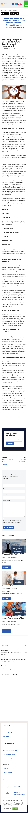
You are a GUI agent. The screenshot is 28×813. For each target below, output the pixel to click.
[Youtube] (18, 4)
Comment (6, 500)
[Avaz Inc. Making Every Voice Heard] (5, 4)
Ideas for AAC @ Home (9, 747)
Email (5, 488)
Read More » (6, 568)
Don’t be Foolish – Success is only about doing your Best (13, 554)
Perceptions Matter (8, 585)
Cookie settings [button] (7, 808)
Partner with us (7, 779)
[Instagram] (21, 4)
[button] (6, 10)
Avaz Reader (6, 736)
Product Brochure (7, 772)
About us (5, 768)
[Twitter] (16, 4)
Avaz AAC (5, 729)
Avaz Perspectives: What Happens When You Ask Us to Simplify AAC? (13, 617)
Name (5, 483)
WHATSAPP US (18, 786)
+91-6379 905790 (19, 788)
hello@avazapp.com (20, 794)
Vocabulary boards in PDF (10, 750)
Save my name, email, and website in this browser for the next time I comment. (13, 522)
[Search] (25, 645)
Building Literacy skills (9, 758)
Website (5, 494)
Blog (4, 776)
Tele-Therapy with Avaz (9, 754)
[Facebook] (13, 4)
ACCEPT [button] (15, 808)
